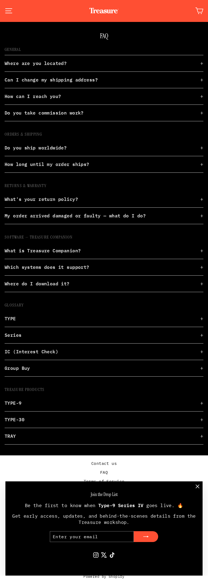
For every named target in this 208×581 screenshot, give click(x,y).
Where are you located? (36, 63)
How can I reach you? (33, 96)
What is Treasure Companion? (43, 250)
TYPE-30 (14, 419)
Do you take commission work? (44, 112)
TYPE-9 (13, 403)
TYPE (10, 318)
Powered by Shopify (104, 576)
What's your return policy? (41, 199)
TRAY (10, 436)
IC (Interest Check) (31, 351)
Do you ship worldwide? (36, 147)
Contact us (104, 463)
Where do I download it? (37, 283)
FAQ (104, 472)
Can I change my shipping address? (51, 79)
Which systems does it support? (47, 267)
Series (13, 335)
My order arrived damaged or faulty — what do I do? (75, 215)
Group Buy (17, 368)
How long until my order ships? (47, 164)
